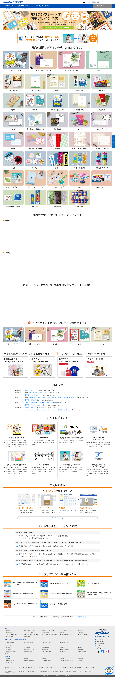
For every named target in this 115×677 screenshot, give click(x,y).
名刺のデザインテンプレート (31, 642)
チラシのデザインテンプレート (49, 642)
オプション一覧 (9, 636)
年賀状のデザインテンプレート (67, 642)
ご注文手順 (80, 649)
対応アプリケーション (47, 649)
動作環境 (62, 647)
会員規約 (62, 658)
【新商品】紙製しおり (31, 407)
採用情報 (80, 660)
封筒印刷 (62, 632)
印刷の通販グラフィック (11, 671)
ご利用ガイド (8, 6)
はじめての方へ (27, 647)
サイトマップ (100, 645)
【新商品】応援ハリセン (31, 390)
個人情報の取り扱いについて (31, 660)
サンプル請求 (100, 643)
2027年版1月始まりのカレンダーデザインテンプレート (40, 402)
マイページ (100, 639)
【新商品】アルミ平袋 (31, 395)
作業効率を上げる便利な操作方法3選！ (57, 410)
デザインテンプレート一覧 (12, 642)
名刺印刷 (8, 630)
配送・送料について (28, 651)
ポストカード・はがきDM (48, 630)
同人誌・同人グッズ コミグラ (31, 634)
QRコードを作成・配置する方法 (38, 392)
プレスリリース (9, 662)
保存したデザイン (102, 6)
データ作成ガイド (10, 649)
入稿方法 (80, 647)
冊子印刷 (80, 630)
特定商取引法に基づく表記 (66, 660)
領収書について (63, 651)
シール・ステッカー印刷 (66, 630)
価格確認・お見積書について (67, 649)
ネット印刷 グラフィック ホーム (10, 8)
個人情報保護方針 (10, 660)
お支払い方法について (47, 651)
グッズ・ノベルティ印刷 (12, 634)
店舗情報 (26, 658)
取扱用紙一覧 (27, 636)
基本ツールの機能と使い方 (36, 410)
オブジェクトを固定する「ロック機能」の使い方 (62, 397)
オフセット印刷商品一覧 (66, 634)
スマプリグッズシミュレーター (49, 634)
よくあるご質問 (45, 647)
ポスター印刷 (9, 632)
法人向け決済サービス (83, 651)
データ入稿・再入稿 (42, 6)
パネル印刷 (80, 632)
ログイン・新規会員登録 (92, 2)
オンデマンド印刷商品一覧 (84, 634)
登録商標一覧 (80, 617)
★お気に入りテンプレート (24, 6)
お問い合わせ (100, 641)
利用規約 (44, 658)
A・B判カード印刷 (28, 632)
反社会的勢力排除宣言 (47, 660)
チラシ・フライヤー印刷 (30, 630)
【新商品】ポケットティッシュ (33, 405)
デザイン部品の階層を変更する (38, 397)
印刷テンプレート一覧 (29, 649)
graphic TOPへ (108, 2)
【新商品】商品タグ (30, 400)
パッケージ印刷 (45, 632)
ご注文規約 (80, 658)
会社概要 (8, 658)
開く (109, 671)
